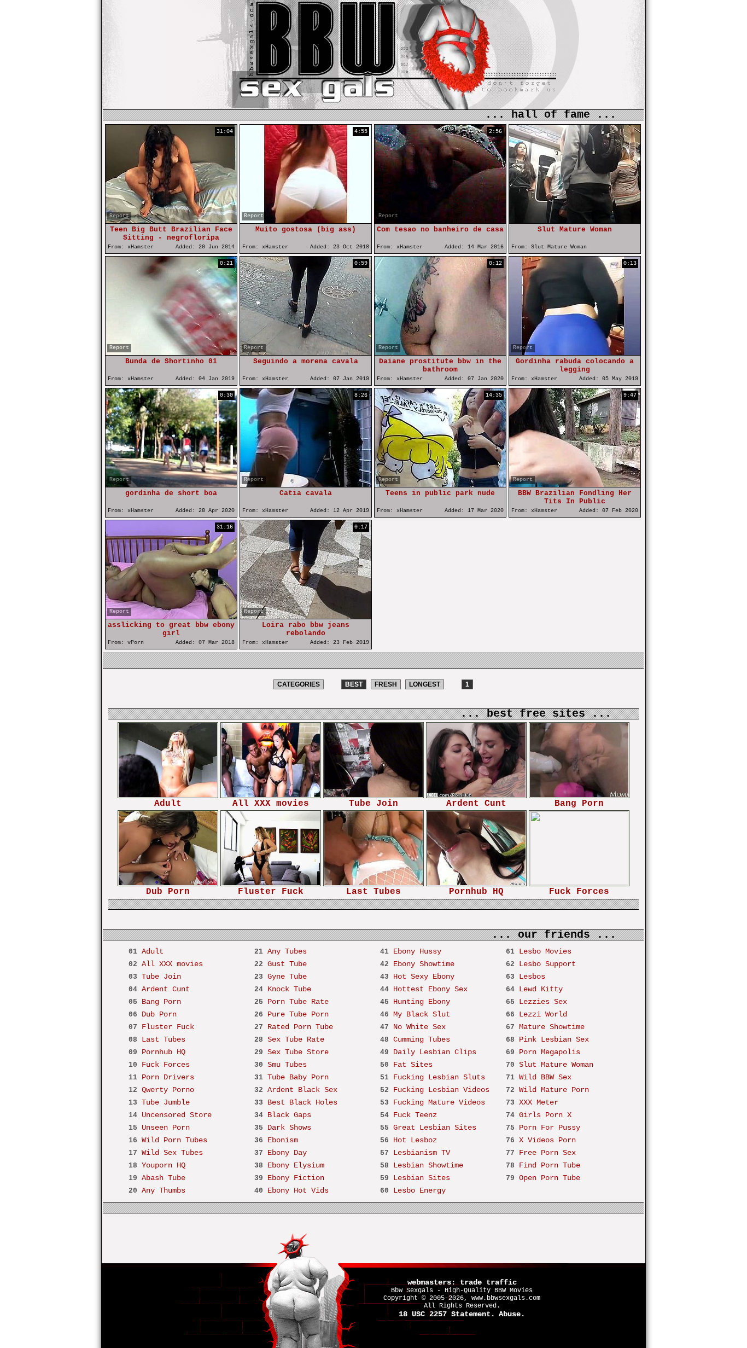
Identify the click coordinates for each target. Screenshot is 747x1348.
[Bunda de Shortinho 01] (171, 352)
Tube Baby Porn (298, 1077)
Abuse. (512, 1314)
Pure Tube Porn (298, 1014)
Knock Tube (289, 989)
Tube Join (373, 804)
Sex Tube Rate (295, 1039)
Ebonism (282, 1140)
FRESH (386, 684)
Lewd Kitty (541, 989)
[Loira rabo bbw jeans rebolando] (305, 616)
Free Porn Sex (547, 1152)
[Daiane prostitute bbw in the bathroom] (440, 352)
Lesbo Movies (545, 951)
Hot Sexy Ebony (423, 976)
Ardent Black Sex (302, 1089)
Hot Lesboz (415, 1140)
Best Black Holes (302, 1102)
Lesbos (532, 976)
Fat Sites (413, 1064)
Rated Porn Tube (300, 1026)
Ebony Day (287, 1152)
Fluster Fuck (271, 892)
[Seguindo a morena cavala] (305, 352)
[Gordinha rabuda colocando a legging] (574, 352)
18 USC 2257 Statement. (447, 1314)
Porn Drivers (168, 1077)
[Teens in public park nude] (440, 484)
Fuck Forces (579, 892)
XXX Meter (538, 1102)
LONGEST (424, 684)
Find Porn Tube (549, 1165)
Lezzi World (543, 1014)
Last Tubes (373, 892)
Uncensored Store (177, 1115)
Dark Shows (289, 1127)
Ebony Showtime (423, 964)
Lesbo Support (547, 964)
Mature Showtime (552, 1026)
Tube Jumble (166, 1102)
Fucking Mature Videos (439, 1102)
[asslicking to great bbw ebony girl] (171, 616)
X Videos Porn (547, 1140)
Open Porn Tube (549, 1177)
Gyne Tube (287, 976)
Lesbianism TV (421, 1152)
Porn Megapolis (549, 1052)
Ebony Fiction (295, 1177)
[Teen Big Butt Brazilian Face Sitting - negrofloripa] (171, 220)
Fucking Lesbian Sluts (439, 1077)
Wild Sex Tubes (172, 1152)
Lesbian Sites (421, 1177)
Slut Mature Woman (556, 1064)
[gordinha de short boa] (171, 484)
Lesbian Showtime (428, 1165)
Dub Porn (168, 892)
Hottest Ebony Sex (430, 989)
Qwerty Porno (168, 1089)
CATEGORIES (298, 684)
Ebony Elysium (295, 1165)
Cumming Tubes (421, 1039)
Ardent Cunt (476, 804)
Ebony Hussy (417, 951)
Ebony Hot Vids (298, 1190)
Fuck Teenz (415, 1115)
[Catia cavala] (305, 484)
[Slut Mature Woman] (574, 220)
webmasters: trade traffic (462, 1282)
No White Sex (419, 1026)
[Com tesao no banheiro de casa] (440, 220)
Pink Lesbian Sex (554, 1039)
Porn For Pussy (549, 1127)
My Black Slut (421, 1014)
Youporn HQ (163, 1165)
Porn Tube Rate (298, 1001)
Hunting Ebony (421, 1001)
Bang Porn (579, 804)
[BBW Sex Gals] (328, 76)
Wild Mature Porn (554, 1089)
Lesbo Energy (419, 1190)
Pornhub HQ (476, 892)
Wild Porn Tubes (174, 1140)
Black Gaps (289, 1115)
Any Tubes (287, 951)
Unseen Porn (166, 1127)
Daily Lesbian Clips (434, 1052)
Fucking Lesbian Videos (441, 1089)
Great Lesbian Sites (434, 1127)
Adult (168, 804)
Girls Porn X (545, 1115)
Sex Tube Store (298, 1052)
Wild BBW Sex (545, 1077)
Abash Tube (163, 1177)
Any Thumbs (163, 1190)
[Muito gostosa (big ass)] (305, 220)
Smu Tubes (287, 1064)
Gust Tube (287, 964)
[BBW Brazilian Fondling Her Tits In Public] (574, 484)
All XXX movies (270, 804)
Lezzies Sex (543, 1001)
